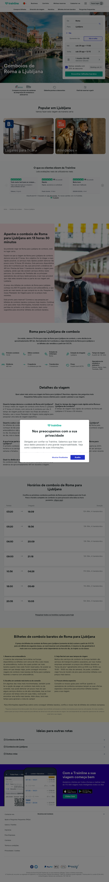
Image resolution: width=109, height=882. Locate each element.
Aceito (77, 457)
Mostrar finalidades (60, 457)
